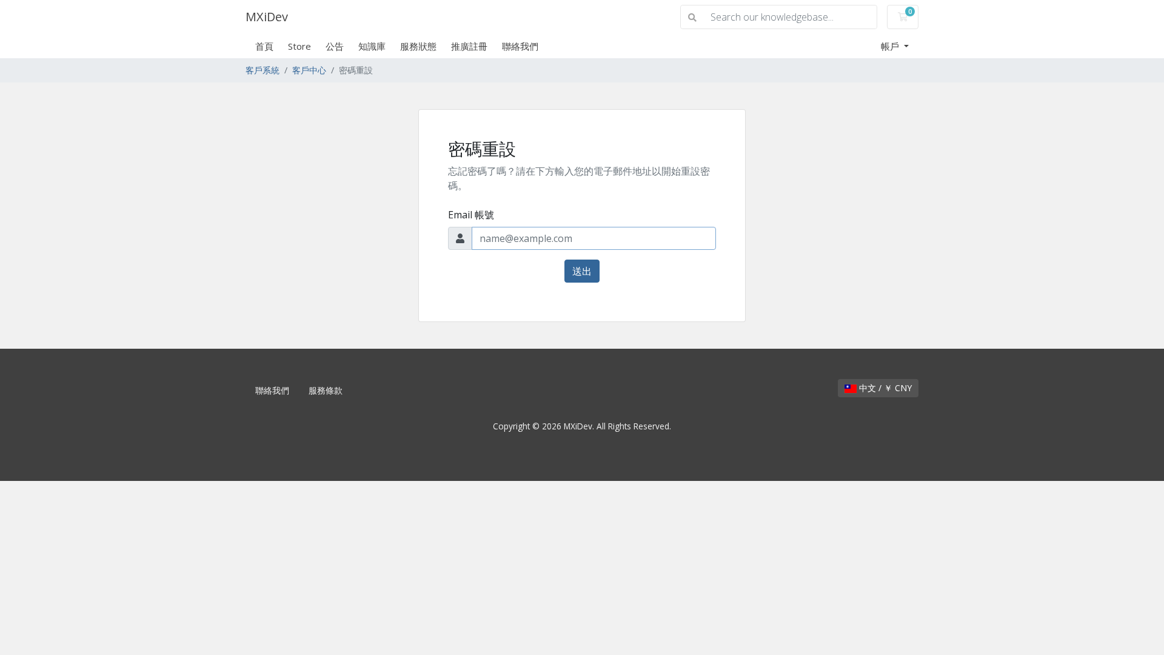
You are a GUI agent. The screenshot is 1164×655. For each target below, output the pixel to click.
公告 (335, 46)
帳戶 (891, 46)
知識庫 (372, 46)
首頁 (264, 46)
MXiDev (267, 16)
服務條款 (326, 390)
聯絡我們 (520, 46)
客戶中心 (309, 70)
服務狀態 (418, 46)
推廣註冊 (469, 46)
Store (299, 46)
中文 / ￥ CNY (884, 388)
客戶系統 (262, 70)
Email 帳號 (471, 214)
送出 (582, 271)
